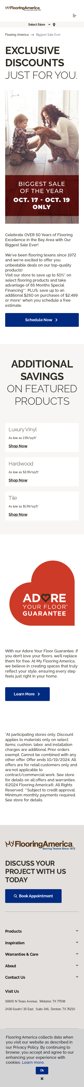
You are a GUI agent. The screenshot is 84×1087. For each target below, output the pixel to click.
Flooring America (17, 34)
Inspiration (15, 943)
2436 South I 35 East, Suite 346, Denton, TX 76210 (40, 1009)
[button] (39, 24)
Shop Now (18, 446)
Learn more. (33, 1062)
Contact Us (15, 977)
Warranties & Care (21, 954)
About (10, 966)
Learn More (24, 694)
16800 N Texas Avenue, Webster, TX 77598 (35, 1001)
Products (13, 931)
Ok (42, 1070)
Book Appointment (36, 896)
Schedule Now (38, 320)
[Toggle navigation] (74, 15)
